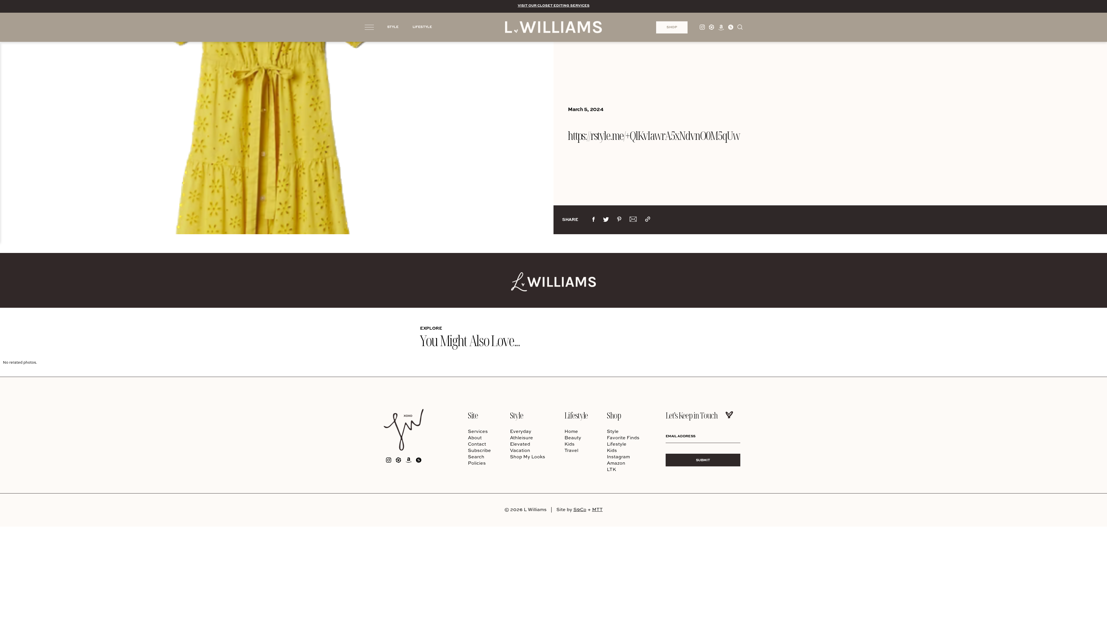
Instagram (618, 456)
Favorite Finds (623, 437)
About (475, 437)
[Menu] (369, 27)
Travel (571, 450)
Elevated (520, 444)
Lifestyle (576, 415)
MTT (597, 509)
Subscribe (479, 450)
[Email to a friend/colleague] (633, 220)
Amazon (616, 463)
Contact (477, 444)
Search (476, 456)
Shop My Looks (527, 456)
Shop (614, 415)
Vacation (520, 450)
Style (516, 415)
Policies (477, 463)
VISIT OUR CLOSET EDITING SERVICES (554, 5)
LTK (611, 469)
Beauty (572, 437)
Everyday (520, 431)
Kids (569, 444)
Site (473, 415)
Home (571, 431)
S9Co (579, 509)
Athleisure (521, 437)
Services (478, 431)
